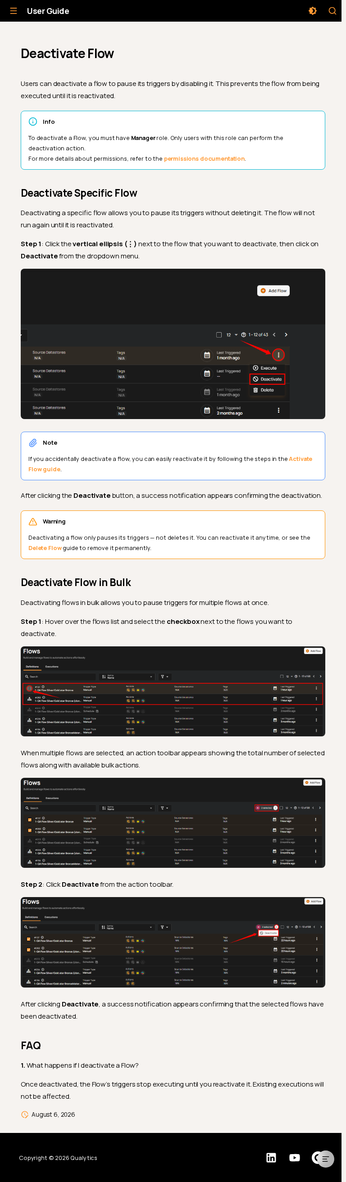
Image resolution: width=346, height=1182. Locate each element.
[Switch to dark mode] (313, 11)
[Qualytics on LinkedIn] (271, 1157)
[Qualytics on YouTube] (294, 1157)
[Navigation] (13, 11)
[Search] (332, 11)
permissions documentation (204, 158)
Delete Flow (44, 548)
